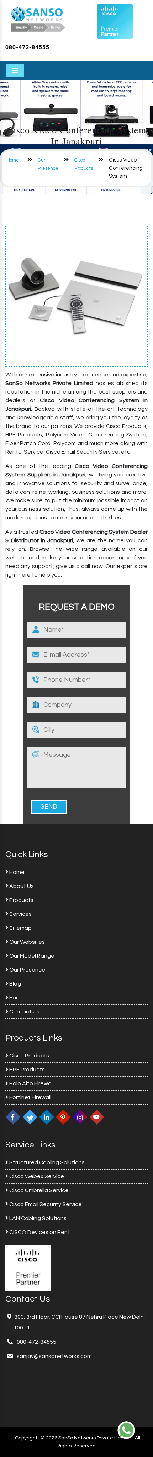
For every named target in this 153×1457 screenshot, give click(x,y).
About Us (21, 886)
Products (20, 900)
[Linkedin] (46, 1117)
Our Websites (26, 942)
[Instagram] (80, 1117)
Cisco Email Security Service (45, 1204)
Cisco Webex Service (36, 1176)
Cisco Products (28, 1055)
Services (20, 914)
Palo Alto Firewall (31, 1083)
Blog (14, 984)
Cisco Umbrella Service (38, 1190)
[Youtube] (96, 1117)
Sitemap (20, 928)
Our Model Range (31, 956)
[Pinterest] (63, 1117)
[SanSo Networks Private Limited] (38, 18)
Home (13, 160)
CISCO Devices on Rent (39, 1232)
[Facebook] (13, 1117)
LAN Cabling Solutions (37, 1218)
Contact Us (23, 1011)
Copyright (26, 1438)
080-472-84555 (27, 47)
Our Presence (26, 970)
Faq (14, 998)
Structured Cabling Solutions (46, 1162)
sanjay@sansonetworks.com (54, 1356)
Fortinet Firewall (29, 1097)
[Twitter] (29, 1117)
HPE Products (26, 1069)
